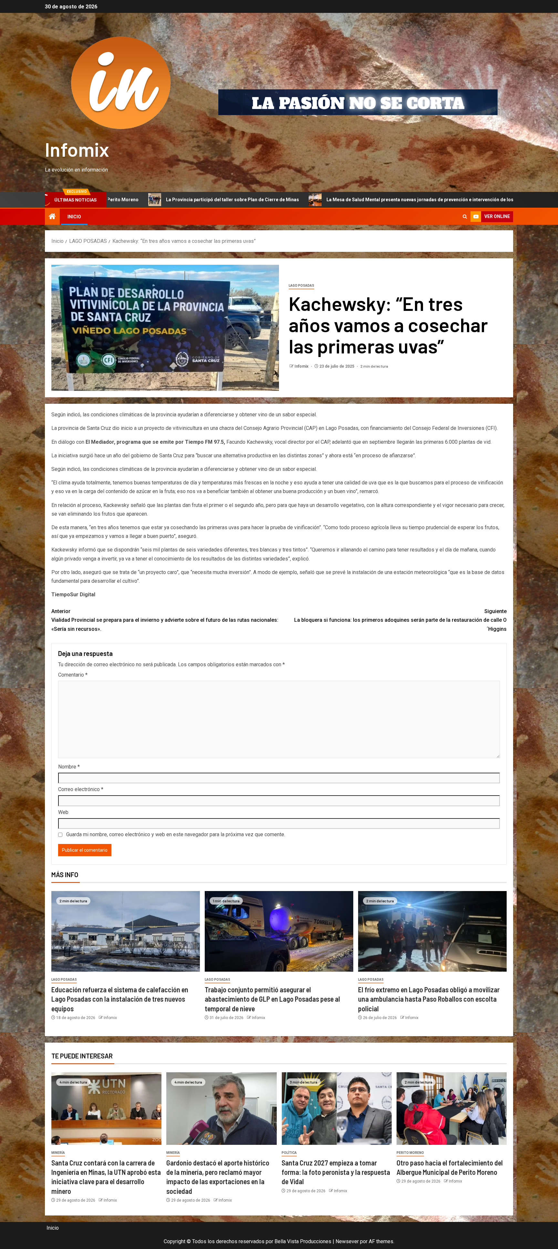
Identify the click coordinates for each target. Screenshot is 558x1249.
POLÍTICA (289, 1153)
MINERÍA (58, 1153)
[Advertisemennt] (358, 102)
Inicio (74, 216)
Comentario (73, 675)
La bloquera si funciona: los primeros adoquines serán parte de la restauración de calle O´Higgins (400, 620)
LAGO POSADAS (301, 285)
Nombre (69, 767)
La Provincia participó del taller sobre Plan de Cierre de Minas (143, 199)
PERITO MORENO (410, 1153)
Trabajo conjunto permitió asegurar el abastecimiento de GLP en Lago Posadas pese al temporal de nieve (272, 999)
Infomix (77, 149)
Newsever (347, 1241)
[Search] (465, 216)
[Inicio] (52, 217)
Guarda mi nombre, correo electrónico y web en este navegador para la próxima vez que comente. (175, 834)
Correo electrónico (80, 789)
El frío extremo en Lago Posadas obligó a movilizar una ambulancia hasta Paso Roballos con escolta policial (429, 999)
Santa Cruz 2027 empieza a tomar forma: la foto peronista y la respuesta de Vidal (336, 1172)
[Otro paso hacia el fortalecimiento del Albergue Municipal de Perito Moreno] (452, 1108)
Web (63, 812)
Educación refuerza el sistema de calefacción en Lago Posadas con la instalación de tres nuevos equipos (119, 999)
